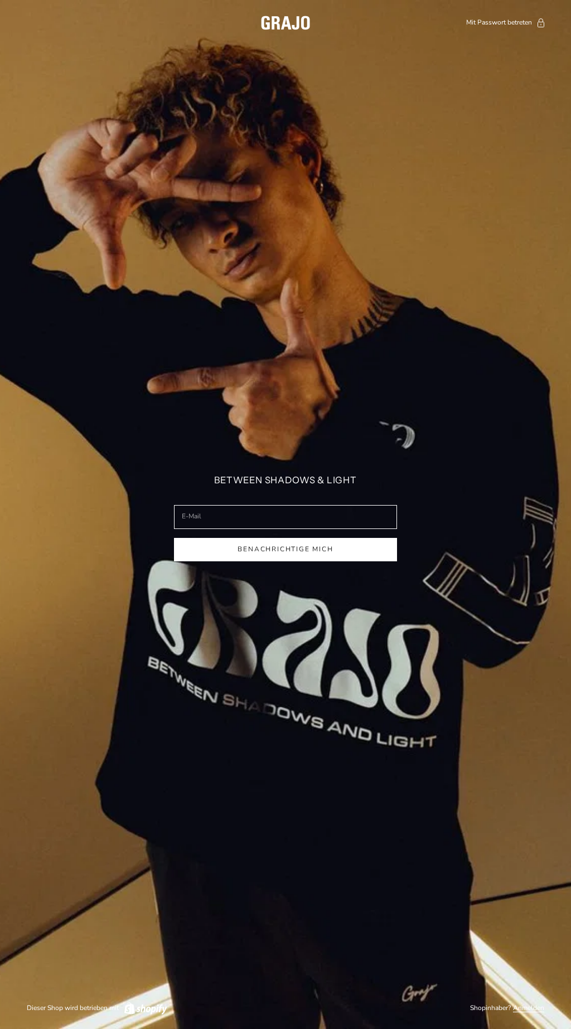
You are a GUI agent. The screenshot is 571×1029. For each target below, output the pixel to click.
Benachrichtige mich (285, 549)
